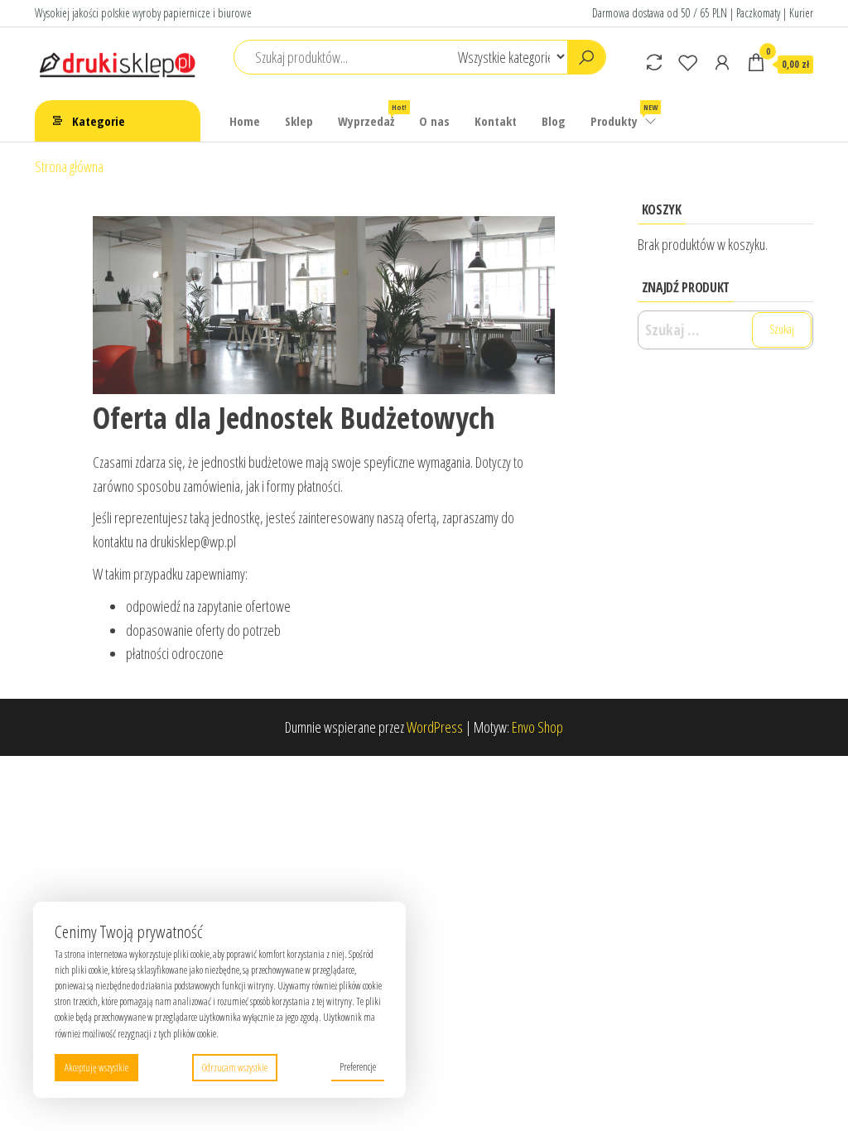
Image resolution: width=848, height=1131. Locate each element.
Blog (554, 121)
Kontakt (496, 121)
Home (244, 121)
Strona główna (69, 166)
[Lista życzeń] (688, 62)
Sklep (299, 121)
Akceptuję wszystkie (96, 1068)
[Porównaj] (654, 62)
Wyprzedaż (372, 115)
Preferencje (358, 1067)
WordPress (435, 727)
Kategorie (98, 121)
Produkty (624, 115)
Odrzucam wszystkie (234, 1068)
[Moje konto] (722, 62)
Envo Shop (537, 727)
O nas (434, 121)
